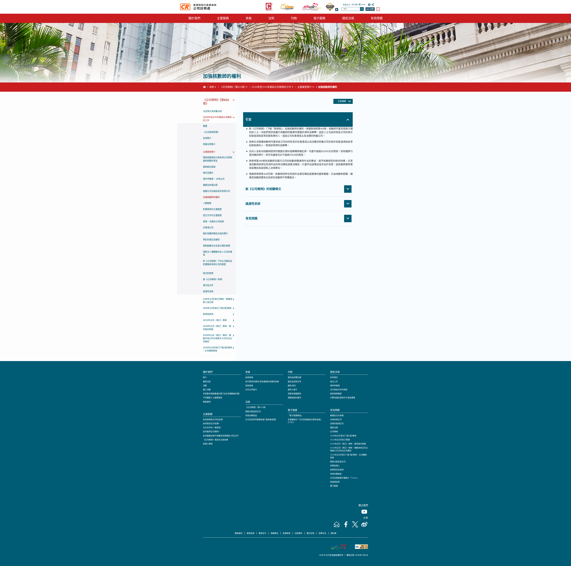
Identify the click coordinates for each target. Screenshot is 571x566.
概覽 (205, 126)
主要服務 (223, 18)
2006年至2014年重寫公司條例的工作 (271, 87)
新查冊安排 (208, 314)
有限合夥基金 (251, 415)
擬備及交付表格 (337, 415)
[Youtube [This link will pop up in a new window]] (363, 514)
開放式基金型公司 (253, 411)
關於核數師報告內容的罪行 (215, 233)
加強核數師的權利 (211, 197)
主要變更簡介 (304, 87)
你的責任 (334, 377)
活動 (205, 385)
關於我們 (194, 18)
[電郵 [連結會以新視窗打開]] (336, 527)
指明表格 (249, 377)
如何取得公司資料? (211, 431)
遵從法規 (348, 18)
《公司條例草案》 (211, 132)
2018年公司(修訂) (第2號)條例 (217, 308)
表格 (249, 18)
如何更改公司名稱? (211, 423)
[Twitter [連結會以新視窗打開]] (354, 527)
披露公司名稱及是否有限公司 (216, 191)
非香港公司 (208, 227)
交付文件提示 (251, 389)
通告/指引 (292, 385)
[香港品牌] (337, 546)
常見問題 (377, 18)
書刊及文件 (208, 285)
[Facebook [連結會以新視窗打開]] (345, 527)
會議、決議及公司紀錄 (213, 221)
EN (353, 4)
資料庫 (333, 533)
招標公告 (322, 533)
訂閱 (372, 9)
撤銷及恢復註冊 (210, 185)
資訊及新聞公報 (294, 377)
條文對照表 (208, 273)
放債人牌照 (208, 443)
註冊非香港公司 (337, 423)
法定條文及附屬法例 (212, 111)
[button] (336, 9)
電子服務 (319, 18)
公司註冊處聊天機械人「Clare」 (344, 478)
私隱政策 (286, 533)
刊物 (294, 18)
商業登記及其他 (337, 469)
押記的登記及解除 (211, 239)
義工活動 (207, 389)
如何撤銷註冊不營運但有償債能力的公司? (221, 435)
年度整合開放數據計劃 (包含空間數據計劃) (221, 393)
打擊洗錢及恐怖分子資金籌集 (342, 397)
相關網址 (274, 533)
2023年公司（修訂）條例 (215, 320)
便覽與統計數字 (294, 397)
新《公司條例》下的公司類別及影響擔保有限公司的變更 (217, 263)
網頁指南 (250, 533)
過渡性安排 (208, 291)
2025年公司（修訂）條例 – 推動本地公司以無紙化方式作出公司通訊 (217, 338)
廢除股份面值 (209, 166)
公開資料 (298, 533)
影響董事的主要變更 (212, 209)
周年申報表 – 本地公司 (213, 178)
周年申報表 (335, 385)
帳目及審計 (208, 172)
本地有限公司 (336, 419)
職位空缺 (310, 533)
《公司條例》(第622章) (232, 87)
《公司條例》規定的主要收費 (215, 439)
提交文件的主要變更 (212, 215)
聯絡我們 (207, 402)
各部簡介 (207, 138)
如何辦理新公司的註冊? (213, 419)
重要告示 (262, 533)
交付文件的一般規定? (212, 427)
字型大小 (346, 4)
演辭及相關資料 (294, 393)
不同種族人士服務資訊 (212, 397)
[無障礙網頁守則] (360, 546)
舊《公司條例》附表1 (212, 279)
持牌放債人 (335, 465)
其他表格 (249, 385)
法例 (271, 18)
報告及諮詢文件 (294, 381)
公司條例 (334, 431)
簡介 (205, 377)
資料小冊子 (292, 389)
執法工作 (334, 381)
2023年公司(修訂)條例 (340, 439)
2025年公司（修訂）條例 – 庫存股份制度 (348, 443)
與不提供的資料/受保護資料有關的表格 (262, 381)
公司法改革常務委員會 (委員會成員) (260, 419)
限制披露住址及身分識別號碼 (216, 245)
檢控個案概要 (336, 393)
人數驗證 (207, 203)
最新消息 (207, 381)
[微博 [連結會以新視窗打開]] (363, 527)
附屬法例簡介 (209, 144)
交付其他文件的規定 (339, 389)
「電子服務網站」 (295, 415)
